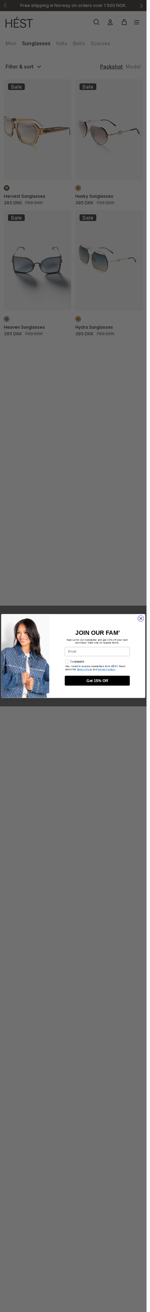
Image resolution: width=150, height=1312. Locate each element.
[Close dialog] (141, 618)
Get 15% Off (97, 681)
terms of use (84, 669)
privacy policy (106, 669)
